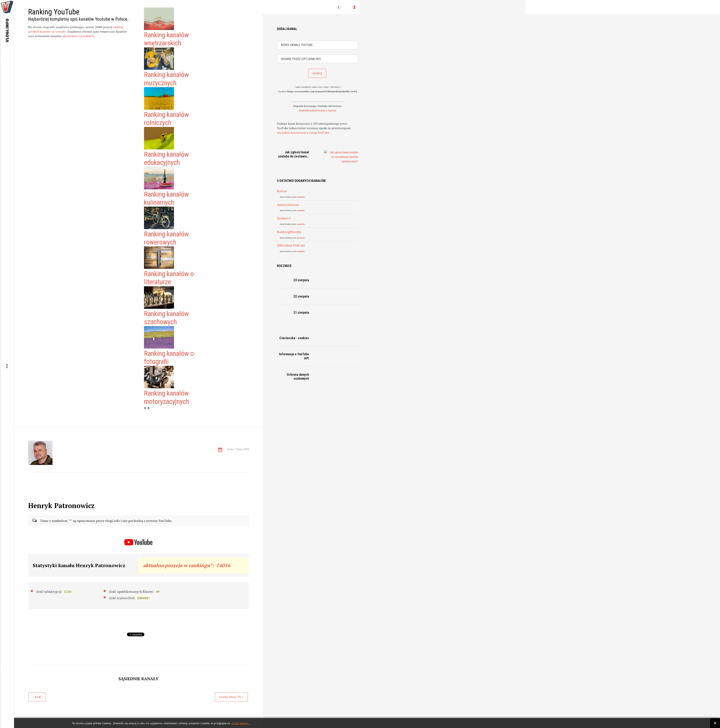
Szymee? (284, 218)
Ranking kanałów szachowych (166, 318)
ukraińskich (69, 36)
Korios (282, 191)
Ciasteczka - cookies (294, 338)
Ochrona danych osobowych (298, 377)
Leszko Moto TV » (231, 697)
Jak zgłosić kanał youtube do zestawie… (293, 154)
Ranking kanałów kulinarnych (166, 198)
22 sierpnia (301, 296)
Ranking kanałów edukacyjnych (166, 158)
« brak (37, 697)
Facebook (338, 7)
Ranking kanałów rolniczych (166, 119)
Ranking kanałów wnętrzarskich (166, 39)
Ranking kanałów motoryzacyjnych (166, 397)
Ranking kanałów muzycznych (166, 79)
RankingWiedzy (289, 231)
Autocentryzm (288, 204)
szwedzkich (86, 36)
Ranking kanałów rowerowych (166, 238)
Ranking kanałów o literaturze (169, 278)
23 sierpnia (301, 280)
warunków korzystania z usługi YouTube (303, 132)
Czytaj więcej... (241, 723)
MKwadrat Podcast (291, 245)
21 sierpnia (301, 312)
